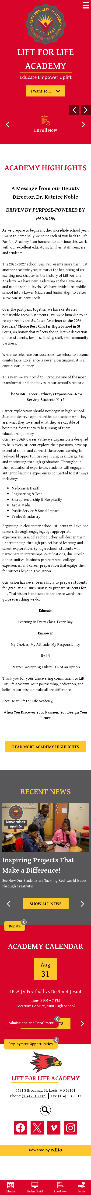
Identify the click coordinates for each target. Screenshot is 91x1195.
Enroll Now (45, 130)
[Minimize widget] (56, 1040)
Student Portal (35, 1191)
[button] (45, 90)
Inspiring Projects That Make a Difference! (38, 864)
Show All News (46, 904)
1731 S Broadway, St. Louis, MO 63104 (45, 1090)
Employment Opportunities (31, 1044)
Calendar (10, 1191)
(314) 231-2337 (34, 1096)
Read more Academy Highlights (45, 747)
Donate (81, 1191)
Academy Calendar (45, 946)
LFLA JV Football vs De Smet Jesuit (46, 991)
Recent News (45, 791)
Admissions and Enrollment (31, 1023)
